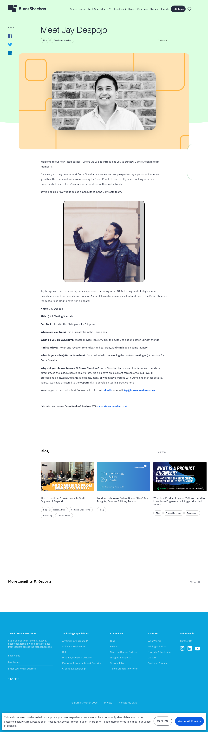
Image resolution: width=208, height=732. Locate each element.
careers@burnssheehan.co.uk (112, 406)
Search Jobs (77, 9)
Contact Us (186, 640)
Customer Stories (147, 9)
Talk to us (178, 9)
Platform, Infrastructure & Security (81, 663)
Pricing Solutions (157, 646)
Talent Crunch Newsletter (124, 668)
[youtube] (197, 649)
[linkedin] (10, 53)
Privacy (108, 702)
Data (64, 652)
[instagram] (182, 649)
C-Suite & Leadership (74, 668)
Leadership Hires (124, 9)
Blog (112, 640)
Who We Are (154, 640)
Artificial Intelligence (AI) (76, 640)
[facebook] (10, 36)
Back (11, 27)
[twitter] (10, 44)
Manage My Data (128, 702)
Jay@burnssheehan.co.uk (139, 390)
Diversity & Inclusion (159, 652)
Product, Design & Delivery (76, 657)
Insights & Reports (120, 657)
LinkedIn (106, 390)
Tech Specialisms (98, 9)
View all (162, 451)
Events (165, 9)
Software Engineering (74, 646)
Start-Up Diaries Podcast (123, 652)
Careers (152, 657)
